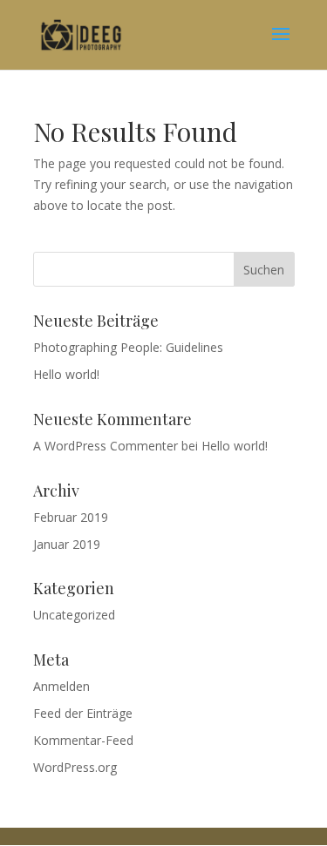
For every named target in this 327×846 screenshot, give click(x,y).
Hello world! (66, 374)
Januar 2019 (66, 544)
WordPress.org (75, 767)
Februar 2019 (70, 517)
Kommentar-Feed (83, 740)
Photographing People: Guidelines (128, 347)
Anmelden (61, 686)
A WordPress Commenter (105, 445)
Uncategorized (74, 614)
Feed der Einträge (83, 713)
